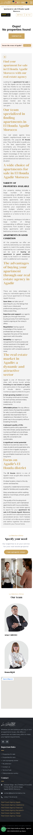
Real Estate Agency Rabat (10, 813)
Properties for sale (8, 754)
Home (2, 6)
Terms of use (6, 770)
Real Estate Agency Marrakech (12, 810)
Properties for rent (8, 757)
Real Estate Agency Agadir (11, 802)
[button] (16, 617)
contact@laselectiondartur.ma (14, 793)
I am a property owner (16, 552)
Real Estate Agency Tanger (11, 816)
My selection (6, 764)
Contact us (16, 36)
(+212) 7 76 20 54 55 (10, 797)
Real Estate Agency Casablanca (12, 805)
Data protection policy (10, 773)
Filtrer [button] (21, 15)
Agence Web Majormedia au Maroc (13, 828)
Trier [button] (29, 15)
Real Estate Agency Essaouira (12, 808)
